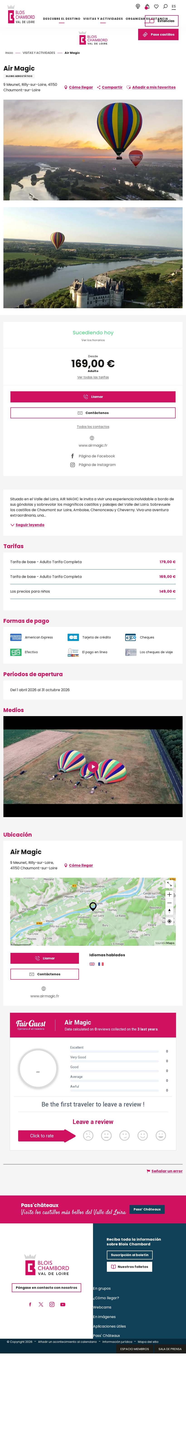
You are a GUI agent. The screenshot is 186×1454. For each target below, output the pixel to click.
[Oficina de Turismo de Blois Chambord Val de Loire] (21, 14)
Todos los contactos (93, 426)
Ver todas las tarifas (93, 377)
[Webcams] (138, 6)
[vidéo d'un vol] (93, 766)
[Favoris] (156, 6)
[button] (165, 6)
